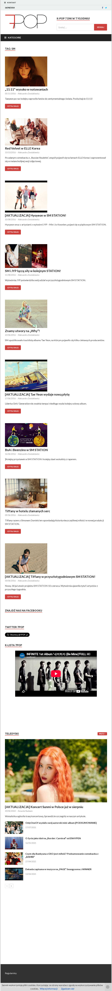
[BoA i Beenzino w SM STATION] (56, 435)
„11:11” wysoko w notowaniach (26, 89)
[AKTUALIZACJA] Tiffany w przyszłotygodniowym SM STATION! (50, 576)
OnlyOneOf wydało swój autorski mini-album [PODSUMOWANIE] (61, 822)
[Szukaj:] (82, 27)
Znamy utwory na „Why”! (22, 331)
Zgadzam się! (67, 988)
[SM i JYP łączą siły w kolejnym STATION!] (56, 256)
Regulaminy (11, 973)
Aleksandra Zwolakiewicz (28, 93)
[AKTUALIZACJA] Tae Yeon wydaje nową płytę (37, 394)
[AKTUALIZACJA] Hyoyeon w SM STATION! (35, 215)
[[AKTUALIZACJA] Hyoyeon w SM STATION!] (56, 197)
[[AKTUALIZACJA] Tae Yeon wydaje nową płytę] (56, 376)
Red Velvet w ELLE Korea (22, 148)
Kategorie (14, 37)
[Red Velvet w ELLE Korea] (56, 132)
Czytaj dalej (13, 106)
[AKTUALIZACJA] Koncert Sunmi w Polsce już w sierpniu (44, 807)
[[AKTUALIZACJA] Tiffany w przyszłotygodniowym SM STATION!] (56, 558)
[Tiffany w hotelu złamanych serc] (56, 494)
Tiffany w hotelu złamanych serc (27, 511)
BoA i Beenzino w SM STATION (26, 450)
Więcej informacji (48, 988)
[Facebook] (102, 7)
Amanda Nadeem (25, 811)
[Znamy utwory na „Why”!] (56, 314)
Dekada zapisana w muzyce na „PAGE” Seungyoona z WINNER (58, 869)
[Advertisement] (13, 714)
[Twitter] (106, 7)
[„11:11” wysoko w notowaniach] (56, 72)
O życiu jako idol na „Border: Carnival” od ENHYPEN (53, 838)
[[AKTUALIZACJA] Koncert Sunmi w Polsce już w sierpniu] (56, 770)
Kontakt (11, 2)
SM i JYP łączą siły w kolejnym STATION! (33, 271)
